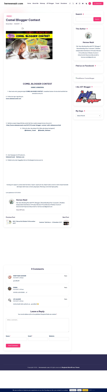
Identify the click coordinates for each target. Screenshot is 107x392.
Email (30, 336)
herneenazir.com (13, 3)
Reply (65, 276)
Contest (9, 16)
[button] (98, 3)
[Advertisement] (37, 71)
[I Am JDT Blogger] (88, 96)
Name (8, 336)
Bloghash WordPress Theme (70, 367)
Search (79, 14)
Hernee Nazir (21, 200)
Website (51, 336)
